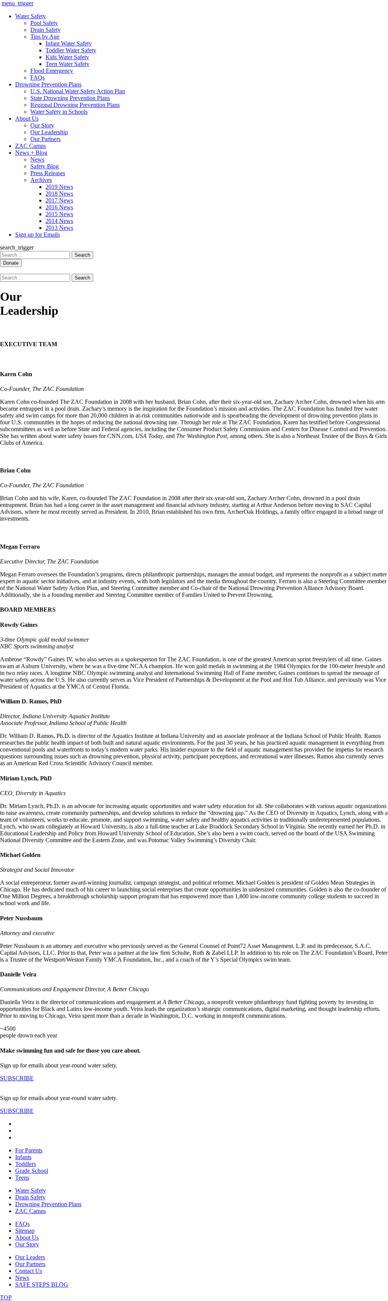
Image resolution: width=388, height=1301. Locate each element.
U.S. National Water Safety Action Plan (77, 91)
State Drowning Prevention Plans (70, 98)
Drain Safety (45, 30)
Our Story (42, 125)
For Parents (28, 1150)
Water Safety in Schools (59, 111)
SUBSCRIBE (17, 1078)
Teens (22, 1177)
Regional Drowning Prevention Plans (75, 105)
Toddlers (25, 1164)
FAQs (37, 77)
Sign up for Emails (37, 234)
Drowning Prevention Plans (48, 84)
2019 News (59, 187)
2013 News (59, 227)
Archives (41, 180)
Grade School (31, 1171)
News (37, 159)
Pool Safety (44, 23)
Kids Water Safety (67, 57)
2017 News (59, 200)
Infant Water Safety (68, 43)
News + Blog (31, 152)
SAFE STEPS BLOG (41, 1284)
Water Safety (30, 16)
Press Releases (47, 173)
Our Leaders (30, 1257)
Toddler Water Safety (70, 50)
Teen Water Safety (67, 64)
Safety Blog (44, 166)
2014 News (59, 221)
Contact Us (28, 1271)
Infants (23, 1157)
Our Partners (45, 139)
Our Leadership (49, 132)
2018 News (59, 193)
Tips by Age (44, 36)
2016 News (59, 207)
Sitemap (24, 1230)
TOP (6, 1297)
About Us (27, 118)
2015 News (59, 214)
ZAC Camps (30, 146)
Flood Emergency (51, 70)
